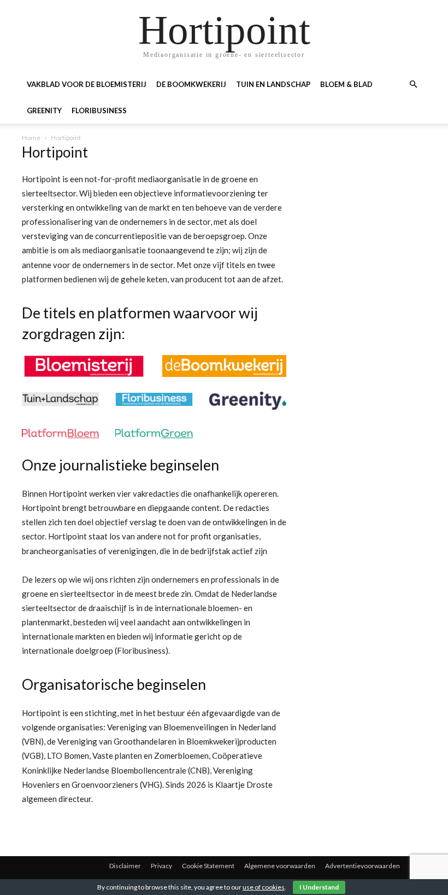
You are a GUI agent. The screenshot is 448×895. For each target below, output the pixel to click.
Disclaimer (125, 866)
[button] (413, 84)
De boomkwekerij (191, 84)
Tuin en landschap (273, 84)
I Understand (319, 887)
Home (31, 137)
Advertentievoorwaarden (362, 866)
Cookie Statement (208, 866)
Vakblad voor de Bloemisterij (86, 84)
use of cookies (264, 887)
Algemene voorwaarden (279, 866)
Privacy (161, 866)
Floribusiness (99, 110)
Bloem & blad (346, 84)
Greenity (44, 110)
